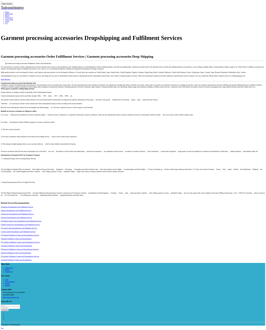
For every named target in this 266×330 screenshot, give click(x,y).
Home (7, 12)
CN (6, 23)
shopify (7, 283)
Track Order (9, 19)
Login (7, 21)
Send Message (5, 79)
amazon (7, 285)
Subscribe (5, 310)
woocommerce (10, 282)
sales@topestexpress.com (10, 297)
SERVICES (9, 14)
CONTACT (9, 18)
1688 (6, 280)
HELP (7, 16)
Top (2, 328)
